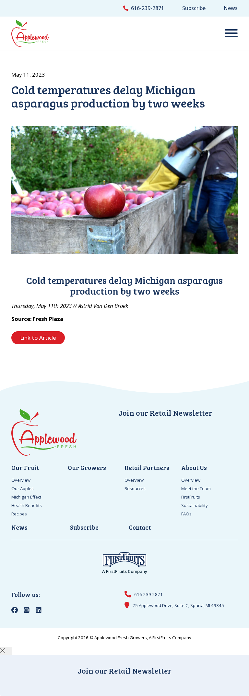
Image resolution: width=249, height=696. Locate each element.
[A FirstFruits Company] (124, 559)
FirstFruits (190, 497)
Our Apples (22, 488)
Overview (20, 480)
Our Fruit (25, 467)
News (231, 8)
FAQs (186, 514)
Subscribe (194, 8)
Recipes (19, 514)
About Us (194, 467)
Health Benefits (26, 505)
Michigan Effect (26, 497)
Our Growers (87, 467)
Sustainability (194, 505)
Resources (135, 488)
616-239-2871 (147, 8)
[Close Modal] (6, 651)
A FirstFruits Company (124, 571)
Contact (140, 527)
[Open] (231, 33)
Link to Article (38, 337)
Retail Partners (146, 467)
